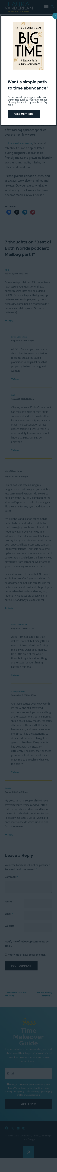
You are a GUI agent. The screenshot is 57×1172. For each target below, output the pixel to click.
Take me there (24, 114)
